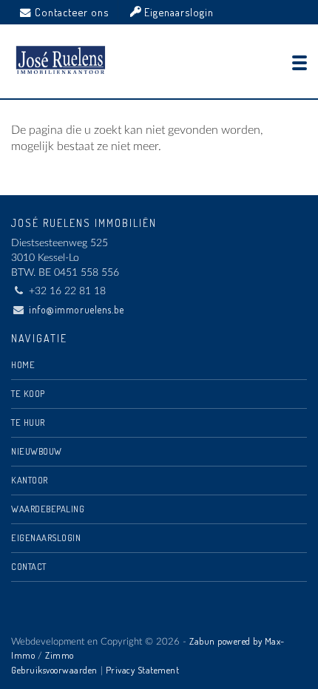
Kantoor (29, 480)
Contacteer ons (72, 11)
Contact (29, 566)
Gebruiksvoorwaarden (54, 670)
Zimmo (59, 655)
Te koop (28, 393)
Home (23, 364)
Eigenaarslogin (177, 11)
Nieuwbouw (36, 451)
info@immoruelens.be (76, 309)
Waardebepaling (47, 509)
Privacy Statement (143, 670)
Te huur (28, 422)
